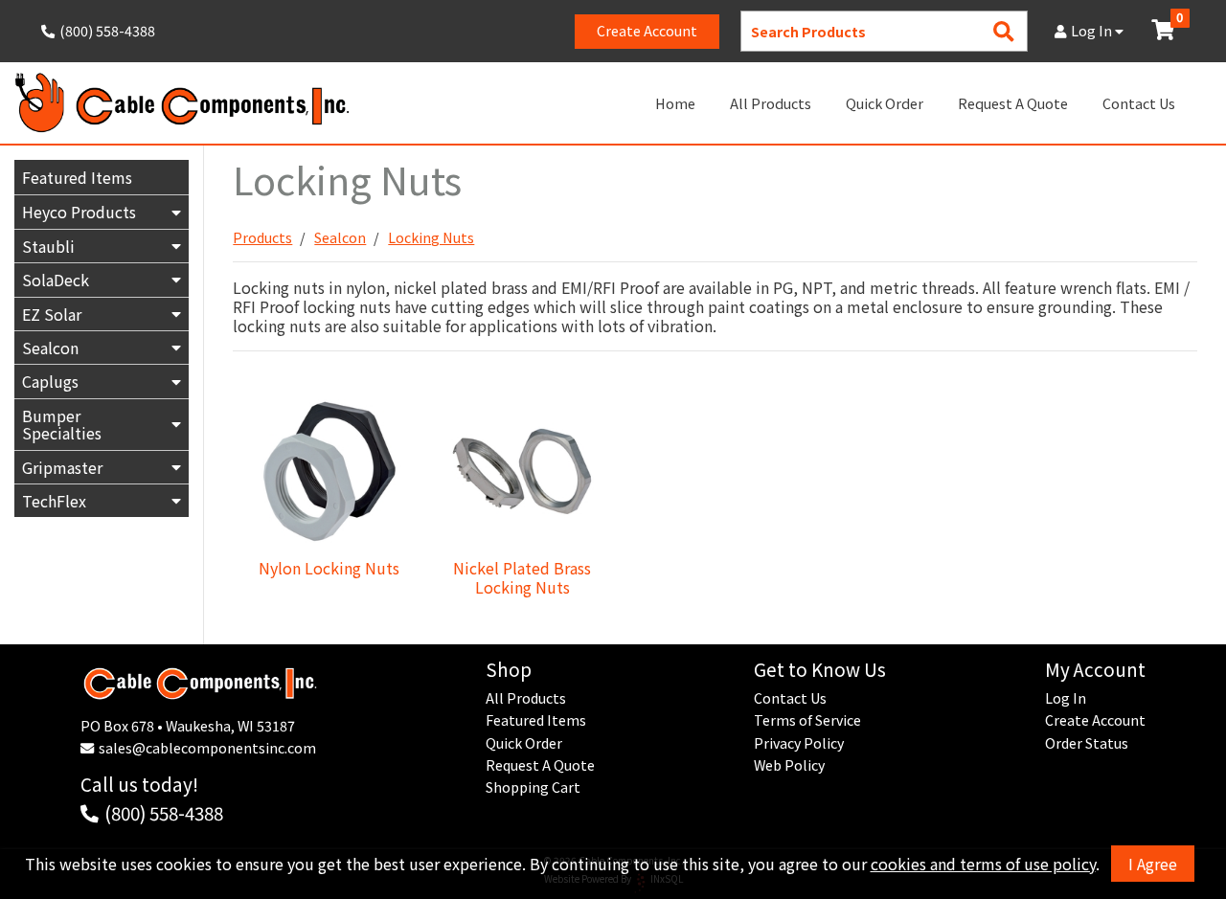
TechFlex (54, 500)
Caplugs (50, 381)
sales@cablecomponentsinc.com (207, 747)
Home (675, 103)
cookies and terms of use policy (983, 863)
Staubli (48, 246)
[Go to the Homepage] (182, 103)
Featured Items (77, 177)
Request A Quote (1013, 103)
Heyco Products (79, 211)
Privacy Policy (799, 743)
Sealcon (50, 347)
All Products (770, 103)
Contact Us (1138, 103)
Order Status (1086, 743)
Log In (1093, 30)
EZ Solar (51, 314)
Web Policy (789, 765)
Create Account (647, 30)
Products (262, 237)
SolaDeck (55, 279)
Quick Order (884, 103)
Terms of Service (807, 720)
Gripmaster (62, 467)
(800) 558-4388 (163, 812)
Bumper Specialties (62, 424)
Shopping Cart (533, 787)
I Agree (1152, 863)
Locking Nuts (431, 237)
